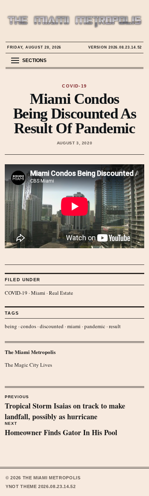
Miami (38, 292)
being (11, 326)
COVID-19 (16, 292)
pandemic (94, 326)
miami (74, 326)
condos (28, 326)
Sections (34, 60)
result (115, 326)
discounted (52, 326)
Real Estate (61, 292)
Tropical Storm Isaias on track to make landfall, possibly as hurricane (65, 408)
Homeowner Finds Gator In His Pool (61, 430)
